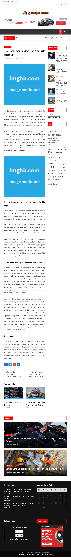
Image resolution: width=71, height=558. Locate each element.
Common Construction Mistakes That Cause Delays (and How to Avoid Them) (61, 82)
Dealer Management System (54, 144)
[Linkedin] (18, 364)
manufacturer (61, 152)
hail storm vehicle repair (60, 147)
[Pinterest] (14, 364)
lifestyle (51, 152)
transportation (55, 176)
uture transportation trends (54, 181)
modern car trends (52, 154)
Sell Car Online (62, 170)
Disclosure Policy (36, 552)
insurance (62, 149)
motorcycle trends (52, 160)
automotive (55, 134)
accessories (52, 131)
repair (63, 167)
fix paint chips (51, 147)
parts (50, 163)
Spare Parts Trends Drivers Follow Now (61, 92)
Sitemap (46, 552)
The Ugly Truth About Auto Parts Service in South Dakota (35, 403)
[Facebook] (6, 364)
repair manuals (51, 170)
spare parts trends (62, 173)
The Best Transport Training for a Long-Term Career (61, 101)
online (64, 160)
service (51, 173)
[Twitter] (10, 364)
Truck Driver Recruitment (54, 179)
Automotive (10, 435)
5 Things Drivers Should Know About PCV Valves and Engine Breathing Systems (61, 58)
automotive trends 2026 (53, 140)
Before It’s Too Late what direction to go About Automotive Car (36, 374)
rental (51, 167)
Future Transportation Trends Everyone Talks (61, 70)
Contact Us (25, 552)
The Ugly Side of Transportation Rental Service (31, 38)
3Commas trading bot (53, 129)
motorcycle (54, 157)
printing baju (63, 164)
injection (51, 149)
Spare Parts (8, 47)
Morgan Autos (23, 539)
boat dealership (51, 142)
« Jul (51, 512)
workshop (52, 184)
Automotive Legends (52, 138)
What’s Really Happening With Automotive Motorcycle (13, 374)
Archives (50, 114)
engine (64, 145)
